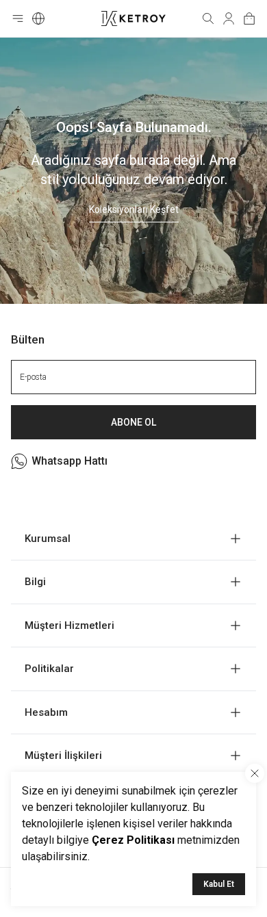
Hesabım (46, 712)
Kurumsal (48, 538)
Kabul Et (218, 884)
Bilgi (35, 582)
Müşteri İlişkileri (63, 755)
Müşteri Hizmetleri (69, 625)
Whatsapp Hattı (69, 460)
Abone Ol (133, 422)
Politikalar (49, 668)
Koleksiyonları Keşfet (134, 209)
